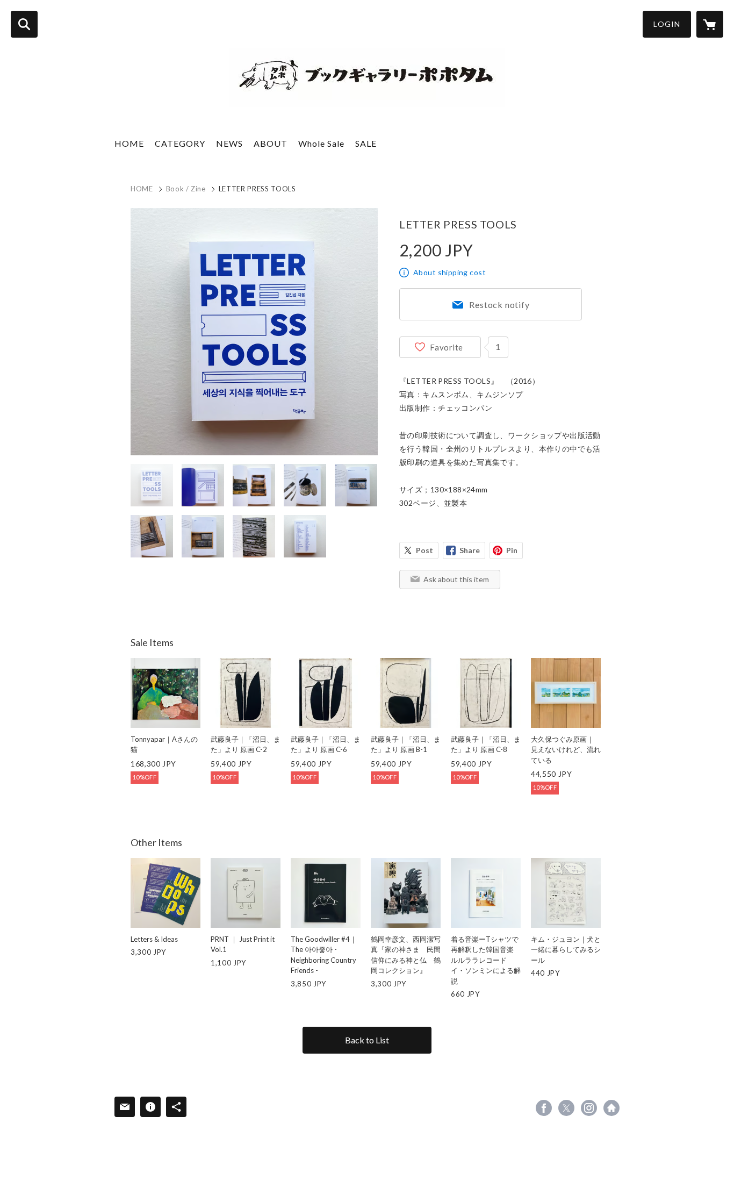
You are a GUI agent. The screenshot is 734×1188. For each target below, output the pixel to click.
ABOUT (270, 143)
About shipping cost (449, 272)
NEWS (229, 143)
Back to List (367, 1040)
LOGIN (666, 23)
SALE (366, 143)
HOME (129, 143)
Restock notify (499, 304)
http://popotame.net (611, 1108)
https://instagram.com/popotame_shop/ (589, 1108)
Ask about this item (456, 579)
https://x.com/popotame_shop (566, 1108)
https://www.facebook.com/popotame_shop (544, 1108)
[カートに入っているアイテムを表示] (709, 24)
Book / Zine (186, 188)
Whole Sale (321, 143)
